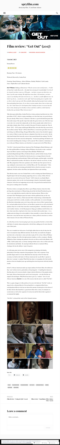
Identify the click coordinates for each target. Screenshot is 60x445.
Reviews (32, 52)
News (47, 384)
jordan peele (39, 384)
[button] (30, 312)
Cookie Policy (28, 442)
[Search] (55, 13)
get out (32, 384)
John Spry (23, 52)
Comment (48, 427)
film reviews (24, 384)
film (9, 384)
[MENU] (4, 13)
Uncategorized (40, 52)
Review (10, 387)
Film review (15, 384)
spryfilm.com (30, 4)
